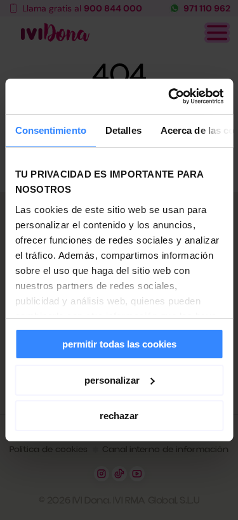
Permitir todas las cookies (119, 344)
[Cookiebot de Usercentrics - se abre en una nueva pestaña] (169, 96)
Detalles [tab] (123, 129)
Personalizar (112, 380)
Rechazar (119, 415)
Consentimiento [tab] (50, 129)
